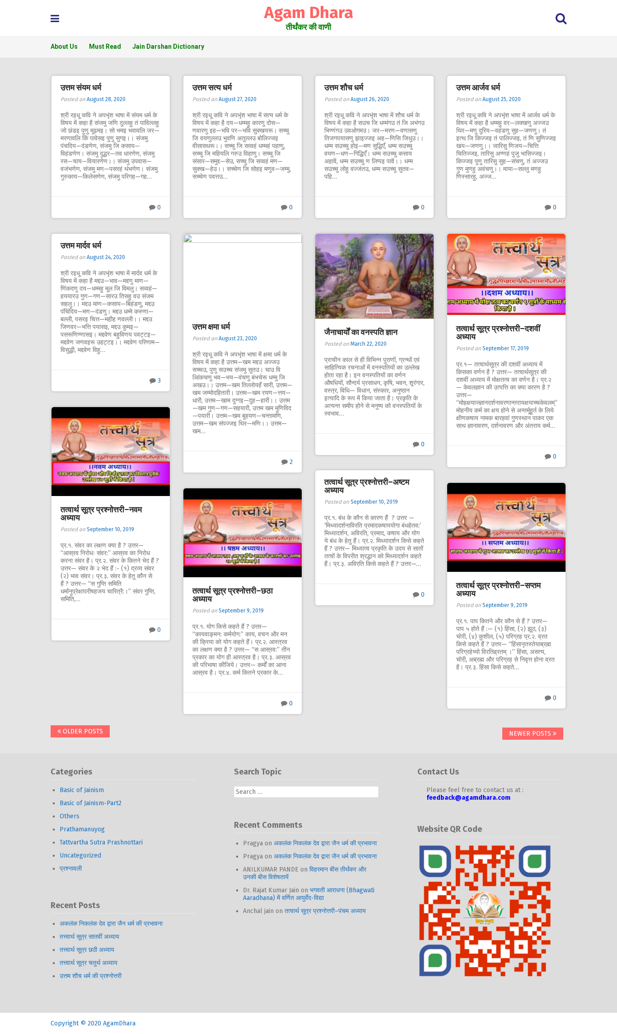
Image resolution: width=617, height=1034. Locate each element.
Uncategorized (80, 855)
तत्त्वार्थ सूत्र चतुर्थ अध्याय (88, 963)
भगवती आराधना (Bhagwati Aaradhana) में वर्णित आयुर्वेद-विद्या (308, 894)
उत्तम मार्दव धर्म (81, 245)
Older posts (82, 731)
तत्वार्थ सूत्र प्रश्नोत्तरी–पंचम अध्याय (325, 911)
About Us (64, 46)
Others (69, 816)
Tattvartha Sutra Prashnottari (101, 842)
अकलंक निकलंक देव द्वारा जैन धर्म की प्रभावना (111, 923)
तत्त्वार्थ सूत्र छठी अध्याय (87, 950)
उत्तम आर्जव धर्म (478, 88)
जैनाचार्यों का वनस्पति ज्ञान (360, 332)
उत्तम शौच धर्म (343, 88)
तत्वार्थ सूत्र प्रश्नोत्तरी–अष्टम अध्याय (366, 486)
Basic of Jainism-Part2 (91, 803)
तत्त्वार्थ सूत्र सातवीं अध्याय (89, 937)
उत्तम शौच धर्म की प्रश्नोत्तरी (91, 976)
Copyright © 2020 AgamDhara (93, 1023)
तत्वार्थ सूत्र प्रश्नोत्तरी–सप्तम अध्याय (498, 589)
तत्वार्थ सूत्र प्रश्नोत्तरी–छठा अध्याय (232, 595)
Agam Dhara (308, 13)
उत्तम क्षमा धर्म (211, 327)
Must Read (105, 46)
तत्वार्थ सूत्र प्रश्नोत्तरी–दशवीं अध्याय (498, 333)
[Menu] (55, 19)
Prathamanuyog (82, 829)
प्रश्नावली (71, 868)
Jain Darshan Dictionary (168, 46)
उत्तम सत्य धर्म (212, 88)
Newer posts (531, 733)
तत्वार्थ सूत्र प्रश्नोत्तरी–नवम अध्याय (101, 514)
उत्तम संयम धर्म (81, 88)
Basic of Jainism (82, 790)
